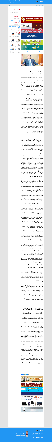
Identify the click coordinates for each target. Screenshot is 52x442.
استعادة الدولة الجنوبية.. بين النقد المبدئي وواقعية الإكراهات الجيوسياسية (17, 42)
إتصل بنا (9, 0)
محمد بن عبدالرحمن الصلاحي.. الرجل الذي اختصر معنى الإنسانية (11, 36)
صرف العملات (20, 0)
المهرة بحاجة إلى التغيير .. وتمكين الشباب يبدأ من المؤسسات (17, 52)
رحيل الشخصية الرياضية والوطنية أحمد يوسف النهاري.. (20, 435)
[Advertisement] (32, 12)
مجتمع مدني (18, 0)
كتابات (15, 0)
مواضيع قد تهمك (17, 9)
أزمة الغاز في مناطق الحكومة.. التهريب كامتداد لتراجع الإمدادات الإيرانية (11, 52)
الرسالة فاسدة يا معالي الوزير (17, 46)
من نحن (11, 0)
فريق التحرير (13, 0)
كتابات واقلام (17, 32)
